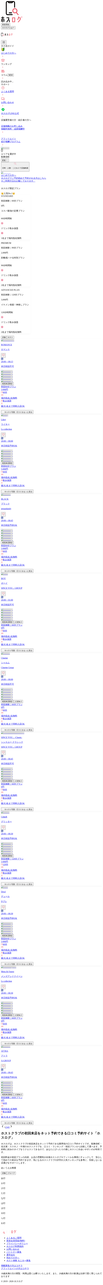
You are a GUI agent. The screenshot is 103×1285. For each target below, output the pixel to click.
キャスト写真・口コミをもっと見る (18, 412)
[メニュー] (3, 42)
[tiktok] (6, 1228)
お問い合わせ (12, 1249)
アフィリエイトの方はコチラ (15, 1268)
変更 (4, 160)
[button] (51, 409)
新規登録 (5, 24)
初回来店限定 (7, 384)
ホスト (10, 337)
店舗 (4, 337)
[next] (11, 1127)
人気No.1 (18, 622)
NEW (11, 75)
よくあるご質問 (13, 1238)
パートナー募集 (13, 1252)
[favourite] (3, 355)
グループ (11, 1173)
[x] (4, 1228)
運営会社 (10, 1255)
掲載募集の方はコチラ (12, 1265)
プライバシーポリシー (17, 1243)
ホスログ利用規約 (15, 1246)
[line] (8, 1228)
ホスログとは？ (8, 28)
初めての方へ (12, 1258)
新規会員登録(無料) (15, 1241)
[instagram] (2, 1228)
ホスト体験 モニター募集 (18, 1260)
